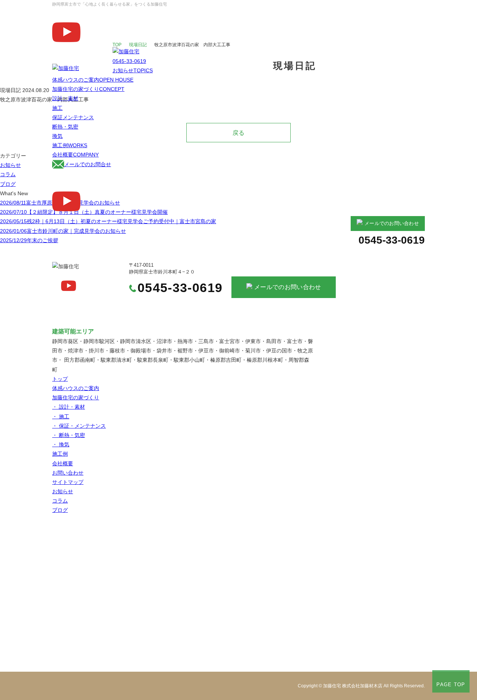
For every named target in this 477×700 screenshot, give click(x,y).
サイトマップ (67, 482)
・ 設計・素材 (68, 407)
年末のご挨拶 (29, 240)
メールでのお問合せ (87, 164)
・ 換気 (60, 444)
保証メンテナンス (73, 117)
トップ (60, 379)
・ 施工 (60, 416)
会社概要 (75, 155)
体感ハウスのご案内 (92, 80)
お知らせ (133, 70)
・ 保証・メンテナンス (79, 426)
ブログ (8, 184)
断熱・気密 (65, 127)
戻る (238, 132)
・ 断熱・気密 (68, 435)
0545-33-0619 (129, 61)
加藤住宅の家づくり (88, 89)
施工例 (69, 145)
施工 (57, 108)
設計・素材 (65, 98)
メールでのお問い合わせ (391, 223)
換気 (57, 136)
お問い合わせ (67, 473)
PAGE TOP (450, 684)
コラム (8, 174)
